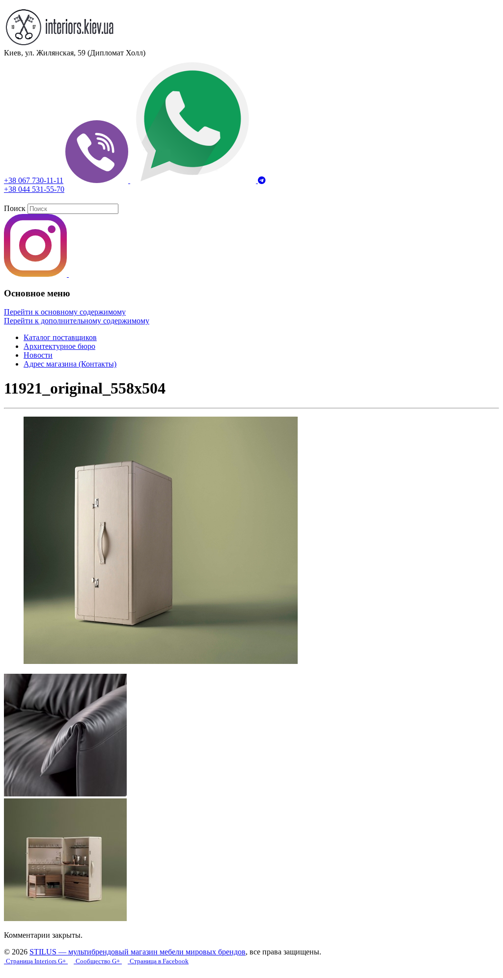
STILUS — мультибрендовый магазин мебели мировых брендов (137, 952)
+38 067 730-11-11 (33, 180)
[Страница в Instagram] (36, 274)
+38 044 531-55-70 (34, 189)
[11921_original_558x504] (161, 661)
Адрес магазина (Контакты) (70, 364)
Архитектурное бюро (59, 346)
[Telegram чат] (262, 180)
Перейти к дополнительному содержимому (76, 321)
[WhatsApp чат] (194, 180)
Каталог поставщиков (60, 337)
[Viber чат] (97, 180)
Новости (38, 355)
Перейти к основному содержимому (65, 312)
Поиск (15, 208)
